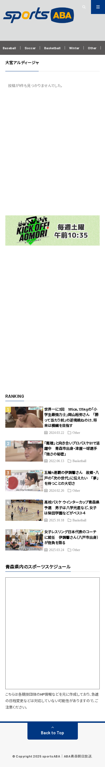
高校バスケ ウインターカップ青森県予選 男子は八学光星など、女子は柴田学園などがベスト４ (71, 507)
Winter (74, 48)
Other (92, 48)
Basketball (52, 48)
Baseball (9, 48)
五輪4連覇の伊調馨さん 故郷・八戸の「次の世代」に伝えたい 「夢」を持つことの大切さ (71, 478)
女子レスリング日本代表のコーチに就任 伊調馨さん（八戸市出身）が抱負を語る (71, 537)
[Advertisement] (52, 151)
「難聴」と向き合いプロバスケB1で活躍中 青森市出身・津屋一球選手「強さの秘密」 (72, 448)
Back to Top (52, 732)
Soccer (30, 48)
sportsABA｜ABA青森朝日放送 (67, 756)
